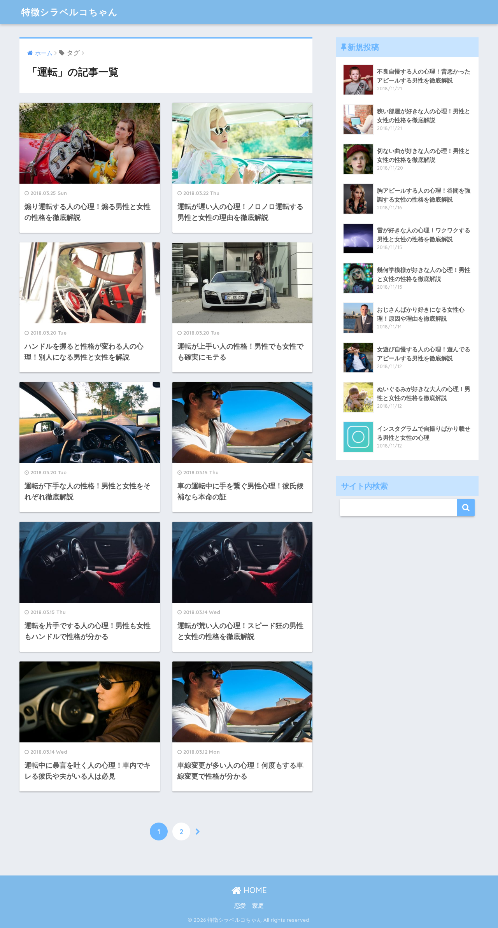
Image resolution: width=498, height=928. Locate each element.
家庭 (258, 906)
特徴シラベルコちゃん (69, 12)
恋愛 (240, 906)
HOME (254, 890)
